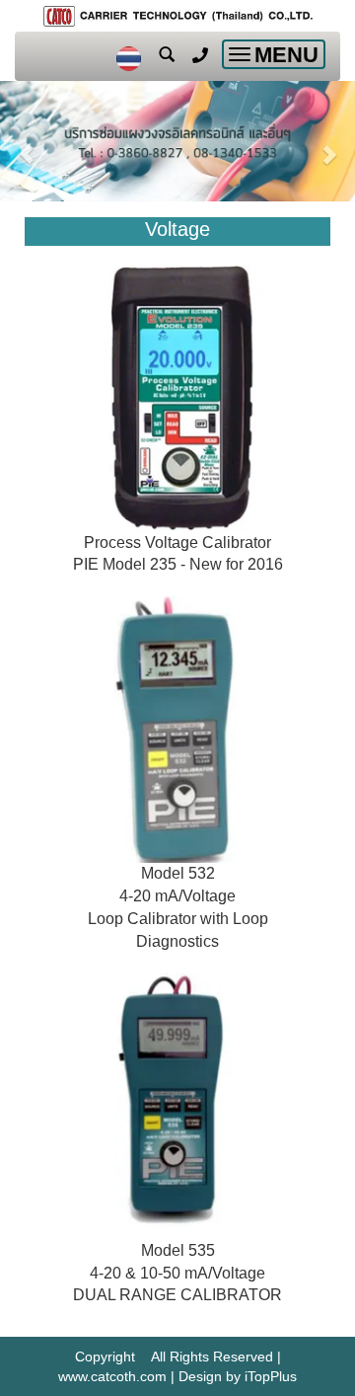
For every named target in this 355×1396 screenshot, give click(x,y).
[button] (26, 143)
